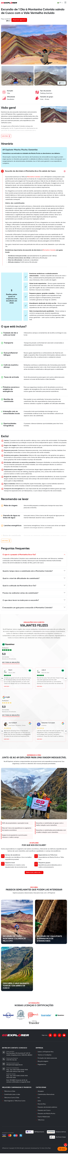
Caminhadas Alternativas (46, 1094)
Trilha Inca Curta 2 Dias (11, 1097)
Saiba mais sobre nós (33, 872)
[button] (34, 554)
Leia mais (6, 686)
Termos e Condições (44, 1055)
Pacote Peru (42, 1104)
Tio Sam (42, 1148)
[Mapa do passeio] (54, 114)
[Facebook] (50, 1035)
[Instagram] (55, 1035)
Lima (39, 1101)
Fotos (62, 83)
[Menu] (65, 2)
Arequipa (41, 1091)
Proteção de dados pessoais (47, 1058)
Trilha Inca (41, 1120)
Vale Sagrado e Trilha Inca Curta (14, 1101)
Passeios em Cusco (44, 1110)
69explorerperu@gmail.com (14, 1064)
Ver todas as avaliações (11, 662)
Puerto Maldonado (44, 1117)
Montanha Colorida (33, 177)
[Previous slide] (2, 678)
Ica (39, 1097)
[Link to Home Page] (9, 3)
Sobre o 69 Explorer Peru (45, 1052)
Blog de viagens (43, 1061)
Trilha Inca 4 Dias (9, 1091)
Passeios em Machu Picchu (46, 1113)
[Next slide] (65, 678)
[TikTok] (59, 1035)
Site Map (48, 1148)
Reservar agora (18, 20)
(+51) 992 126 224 (11, 1060)
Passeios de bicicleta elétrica (47, 1107)
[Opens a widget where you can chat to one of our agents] (62, 1149)
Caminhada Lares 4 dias (12, 1094)
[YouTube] (64, 1035)
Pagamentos (42, 1064)
